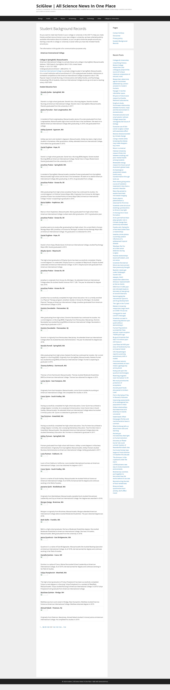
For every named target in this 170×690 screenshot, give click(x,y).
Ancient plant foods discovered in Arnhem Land (120, 390)
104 (60, 627)
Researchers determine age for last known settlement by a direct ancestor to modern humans (121, 83)
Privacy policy (118, 38)
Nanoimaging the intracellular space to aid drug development (121, 298)
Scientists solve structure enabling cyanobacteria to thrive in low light (121, 207)
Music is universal (119, 148)
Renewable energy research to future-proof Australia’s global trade (121, 165)
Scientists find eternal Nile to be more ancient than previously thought (121, 265)
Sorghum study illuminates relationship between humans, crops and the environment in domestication (121, 107)
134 (64, 627)
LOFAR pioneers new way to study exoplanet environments (121, 466)
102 (54, 627)
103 (57, 627)
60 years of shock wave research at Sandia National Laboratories (121, 98)
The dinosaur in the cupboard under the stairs (120, 459)
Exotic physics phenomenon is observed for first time (120, 200)
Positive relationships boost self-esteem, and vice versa (121, 258)
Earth (55, 18)
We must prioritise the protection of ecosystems (120, 383)
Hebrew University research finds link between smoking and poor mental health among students (120, 155)
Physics (63, 18)
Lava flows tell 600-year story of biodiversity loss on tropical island (121, 346)
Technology (90, 18)
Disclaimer (116, 36)
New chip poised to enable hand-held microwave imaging (120, 193)
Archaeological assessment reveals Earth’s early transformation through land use (121, 174)
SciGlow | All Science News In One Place (76, 6)
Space (81, 18)
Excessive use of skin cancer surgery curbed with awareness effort (121, 129)
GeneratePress (103, 681)
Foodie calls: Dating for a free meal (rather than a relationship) (121, 229)
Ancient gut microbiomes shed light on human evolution (121, 435)
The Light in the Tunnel (121, 303)
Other (99, 18)
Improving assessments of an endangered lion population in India (121, 402)
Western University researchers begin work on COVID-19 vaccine (121, 308)
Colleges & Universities (112, 18)
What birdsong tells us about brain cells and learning (121, 428)
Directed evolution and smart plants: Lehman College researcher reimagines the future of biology (121, 119)
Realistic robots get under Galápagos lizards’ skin (119, 272)
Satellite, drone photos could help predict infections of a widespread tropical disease (121, 238)
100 (48, 627)
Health (48, 18)
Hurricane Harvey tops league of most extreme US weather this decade (121, 452)
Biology (40, 18)
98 (43, 627)
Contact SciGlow (118, 33)
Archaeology (72, 18)
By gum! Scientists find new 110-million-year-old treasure (121, 339)
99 (46, 627)
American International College (51, 71)
